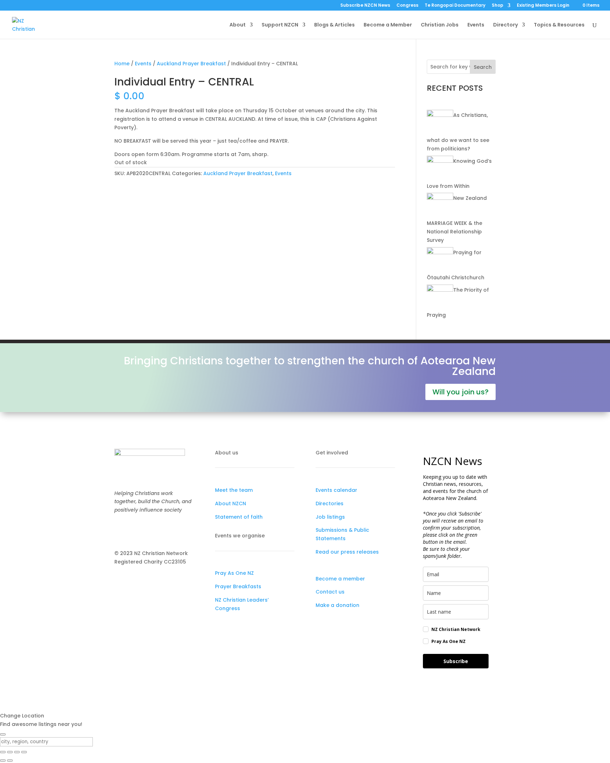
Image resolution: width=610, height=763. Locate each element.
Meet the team (234, 490)
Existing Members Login (543, 5)
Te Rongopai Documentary (455, 5)
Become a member (340, 578)
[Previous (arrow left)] (3, 760)
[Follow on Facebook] (120, 530)
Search (483, 67)
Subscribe (455, 661)
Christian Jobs (440, 25)
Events (475, 25)
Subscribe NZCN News (365, 5)
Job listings (330, 516)
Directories (329, 503)
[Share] (17, 752)
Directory (505, 25)
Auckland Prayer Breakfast (191, 63)
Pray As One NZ (234, 573)
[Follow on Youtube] (148, 530)
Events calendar (336, 490)
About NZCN (230, 503)
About (237, 25)
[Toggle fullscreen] (10, 752)
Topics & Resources (559, 25)
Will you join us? (460, 392)
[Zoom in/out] (3, 752)
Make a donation (337, 605)
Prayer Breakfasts (238, 586)
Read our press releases (347, 551)
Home (122, 63)
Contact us (330, 591)
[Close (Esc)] (24, 752)
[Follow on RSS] (162, 530)
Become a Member (388, 25)
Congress (407, 5)
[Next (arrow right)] (10, 760)
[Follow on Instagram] (134, 530)
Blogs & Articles (334, 25)
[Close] (3, 734)
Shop (497, 5)
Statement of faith (239, 516)
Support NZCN (280, 25)
